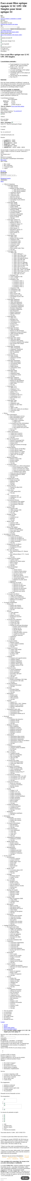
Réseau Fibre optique (9, 1027)
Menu (2, 181)
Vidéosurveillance (12, 1157)
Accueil (6, 1024)
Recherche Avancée (6, 178)
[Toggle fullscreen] (4, 1178)
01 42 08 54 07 (18, 111)
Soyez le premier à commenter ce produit (11, 18)
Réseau (5, 1026)
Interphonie (15, 1158)
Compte (3, 1022)
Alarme (21, 1157)
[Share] (2, 1178)
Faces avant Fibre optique (17, 106)
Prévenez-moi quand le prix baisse (9, 24)
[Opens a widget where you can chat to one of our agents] (25, 1178)
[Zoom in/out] (6, 1178)
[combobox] (8, 175)
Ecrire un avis (4, 109)
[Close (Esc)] (1, 1178)
